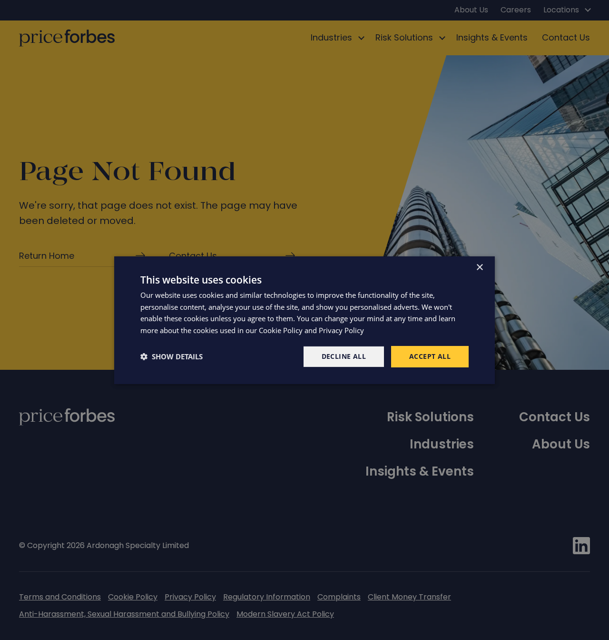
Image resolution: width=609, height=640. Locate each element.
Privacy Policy (341, 330)
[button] (171, 356)
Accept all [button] (430, 356)
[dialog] (304, 320)
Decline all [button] (344, 356)
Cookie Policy (281, 330)
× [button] (479, 267)
